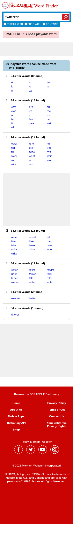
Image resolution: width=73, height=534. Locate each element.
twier (14, 249)
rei (12, 115)
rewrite (15, 298)
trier (49, 241)
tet (12, 119)
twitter (32, 298)
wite (13, 164)
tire (31, 147)
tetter (14, 278)
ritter (14, 273)
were (14, 160)
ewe (13, 110)
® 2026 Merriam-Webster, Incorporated (36, 465)
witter (32, 282)
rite (49, 143)
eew (13, 106)
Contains (52, 24)
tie (48, 119)
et (30, 82)
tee (49, 115)
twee (32, 151)
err (48, 106)
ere (31, 106)
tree (49, 147)
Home (16, 403)
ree (49, 110)
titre (31, 241)
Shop (16, 429)
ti (12, 90)
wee (31, 123)
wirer (32, 249)
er (12, 82)
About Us (16, 409)
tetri (49, 237)
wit (13, 127)
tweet (50, 245)
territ (49, 273)
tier (13, 147)
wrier (50, 249)
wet (49, 123)
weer (14, 155)
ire (30, 110)
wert (31, 160)
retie (14, 237)
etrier (14, 269)
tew (31, 119)
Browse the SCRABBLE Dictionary (36, 394)
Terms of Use (56, 409)
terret (32, 273)
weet (32, 155)
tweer (32, 245)
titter (31, 278)
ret (30, 115)
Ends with (34, 24)
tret (13, 151)
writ (31, 164)
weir (49, 155)
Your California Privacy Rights (57, 424)
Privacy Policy (56, 403)
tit (12, 123)
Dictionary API (16, 422)
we (31, 90)
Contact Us (56, 416)
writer (50, 282)
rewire (50, 269)
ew (48, 82)
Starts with (15, 24)
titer (13, 241)
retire (32, 269)
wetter (15, 282)
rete (31, 143)
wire (49, 160)
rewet (32, 237)
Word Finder (46, 6)
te (48, 86)
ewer (14, 143)
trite (13, 245)
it (12, 86)
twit (49, 151)
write (14, 253)
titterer (15, 314)
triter (49, 278)
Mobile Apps (16, 416)
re (30, 86)
